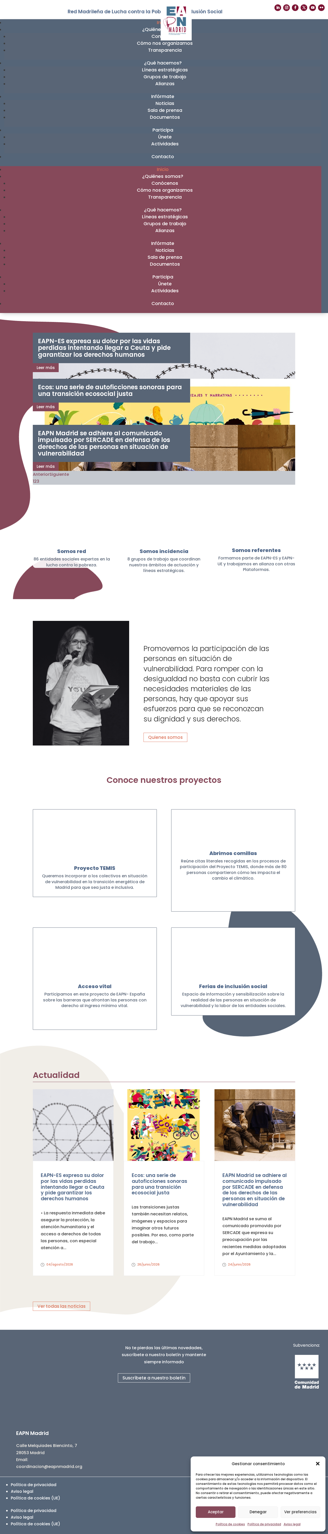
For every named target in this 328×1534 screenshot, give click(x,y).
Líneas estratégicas (165, 70)
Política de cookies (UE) (35, 1498)
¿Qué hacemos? (163, 63)
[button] (317, 1463)
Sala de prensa (165, 110)
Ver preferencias (300, 1512)
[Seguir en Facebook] (295, 7)
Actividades (165, 144)
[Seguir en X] (304, 7)
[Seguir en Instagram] (286, 7)
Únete (165, 137)
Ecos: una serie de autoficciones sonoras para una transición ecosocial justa (110, 390)
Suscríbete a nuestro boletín (154, 1378)
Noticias (165, 103)
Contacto (162, 156)
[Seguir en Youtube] (312, 7)
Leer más (46, 367)
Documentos (165, 117)
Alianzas (165, 83)
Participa (162, 130)
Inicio (163, 169)
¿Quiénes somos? (162, 176)
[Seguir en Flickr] (321, 7)
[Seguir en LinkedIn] (277, 7)
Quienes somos (165, 737)
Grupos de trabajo (165, 76)
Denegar (258, 1512)
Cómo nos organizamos (165, 43)
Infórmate (162, 96)
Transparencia (165, 50)
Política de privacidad (264, 1524)
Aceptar (216, 1512)
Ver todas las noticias (61, 1306)
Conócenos (164, 183)
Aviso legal (292, 1524)
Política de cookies (230, 1524)
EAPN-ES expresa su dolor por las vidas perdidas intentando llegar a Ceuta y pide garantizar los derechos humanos (104, 348)
